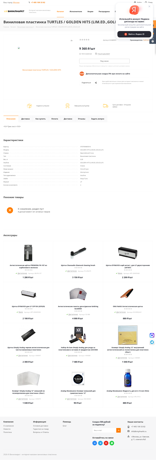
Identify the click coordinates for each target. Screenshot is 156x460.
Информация (39, 421)
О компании (8, 426)
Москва (16, 2)
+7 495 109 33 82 (38, 2)
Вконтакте (94, 443)
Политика (7, 432)
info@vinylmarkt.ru (138, 431)
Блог (65, 426)
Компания (8, 421)
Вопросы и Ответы (41, 432)
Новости (7, 429)
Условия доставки (40, 426)
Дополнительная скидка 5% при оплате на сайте (108, 73)
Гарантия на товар (41, 429)
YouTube (106, 443)
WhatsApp (112, 443)
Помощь (67, 421)
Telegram (100, 443)
